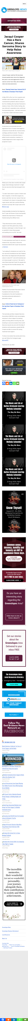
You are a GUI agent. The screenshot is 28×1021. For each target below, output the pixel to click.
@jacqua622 (5, 340)
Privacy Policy (4, 944)
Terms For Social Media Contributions (18, 946)
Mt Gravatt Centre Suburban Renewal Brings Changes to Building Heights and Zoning (11, 796)
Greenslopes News (6, 927)
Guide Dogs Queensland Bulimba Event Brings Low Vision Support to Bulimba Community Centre (11, 807)
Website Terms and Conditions (14, 944)
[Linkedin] (10, 383)
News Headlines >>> (14, 715)
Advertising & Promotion (7, 948)
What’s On (4, 938)
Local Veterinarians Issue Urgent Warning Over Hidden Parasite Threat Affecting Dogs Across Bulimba (12, 785)
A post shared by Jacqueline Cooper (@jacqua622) (15, 179)
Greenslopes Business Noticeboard (10, 931)
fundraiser (5, 247)
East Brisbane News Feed (8, 742)
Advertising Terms (5, 946)
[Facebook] (3, 383)
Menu (24, 3)
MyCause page (5, 207)
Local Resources (6, 935)
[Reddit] (7, 383)
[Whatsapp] (14, 383)
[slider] (15, 531)
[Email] (17, 383)
